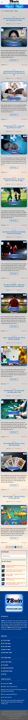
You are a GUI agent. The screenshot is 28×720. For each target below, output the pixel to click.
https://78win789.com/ (12, 686)
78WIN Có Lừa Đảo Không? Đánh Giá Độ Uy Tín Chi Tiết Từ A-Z (16, 579)
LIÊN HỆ (4, 674)
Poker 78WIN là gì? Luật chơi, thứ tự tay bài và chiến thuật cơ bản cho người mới (15, 570)
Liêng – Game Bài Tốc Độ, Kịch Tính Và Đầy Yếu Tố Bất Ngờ (14, 338)
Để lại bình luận (24, 64)
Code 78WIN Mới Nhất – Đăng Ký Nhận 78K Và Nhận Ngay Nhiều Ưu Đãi (16, 583)
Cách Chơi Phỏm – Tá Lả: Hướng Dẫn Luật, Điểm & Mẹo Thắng (14, 391)
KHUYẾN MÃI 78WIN (7, 671)
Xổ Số (6, 64)
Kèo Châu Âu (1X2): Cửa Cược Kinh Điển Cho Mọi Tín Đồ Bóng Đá (14, 232)
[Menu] (2, 2)
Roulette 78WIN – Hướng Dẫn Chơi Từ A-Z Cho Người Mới (15, 575)
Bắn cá (6, 542)
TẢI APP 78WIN (6, 640)
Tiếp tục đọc (14, 60)
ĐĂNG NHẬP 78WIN (7, 652)
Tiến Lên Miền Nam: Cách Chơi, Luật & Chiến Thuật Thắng (14, 444)
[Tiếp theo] (21, 547)
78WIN (2, 11)
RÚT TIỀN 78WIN (6, 643)
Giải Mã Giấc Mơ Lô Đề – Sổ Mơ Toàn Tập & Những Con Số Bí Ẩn (14, 126)
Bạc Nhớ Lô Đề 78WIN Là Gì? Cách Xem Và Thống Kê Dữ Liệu (15, 566)
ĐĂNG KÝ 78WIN (6, 649)
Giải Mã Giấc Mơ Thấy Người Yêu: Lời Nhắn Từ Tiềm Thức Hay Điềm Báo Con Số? (14, 73)
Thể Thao (14, 177)
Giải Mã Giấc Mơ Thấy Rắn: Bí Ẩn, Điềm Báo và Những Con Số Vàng (14, 19)
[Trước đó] (7, 547)
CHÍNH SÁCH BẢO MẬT (8, 668)
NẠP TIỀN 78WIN (7, 646)
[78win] (14, 2)
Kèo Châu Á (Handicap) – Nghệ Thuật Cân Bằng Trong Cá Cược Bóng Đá (14, 285)
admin (20, 23)
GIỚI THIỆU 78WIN (7, 662)
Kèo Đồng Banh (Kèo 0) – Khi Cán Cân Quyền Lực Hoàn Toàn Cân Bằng (14, 179)
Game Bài (14, 336)
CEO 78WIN (5, 665)
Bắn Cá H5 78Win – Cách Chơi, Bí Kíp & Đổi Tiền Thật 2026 (14, 497)
